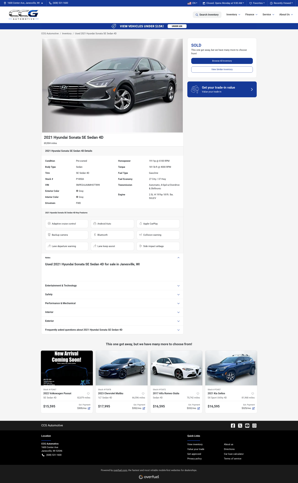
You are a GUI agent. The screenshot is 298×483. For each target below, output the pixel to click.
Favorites (258, 3)
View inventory (195, 444)
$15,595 (49, 406)
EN (194, 3)
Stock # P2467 (49, 389)
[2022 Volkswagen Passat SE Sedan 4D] (67, 367)
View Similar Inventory (222, 69)
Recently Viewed (282, 3)
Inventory (67, 33)
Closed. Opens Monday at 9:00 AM (224, 3)
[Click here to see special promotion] (149, 26)
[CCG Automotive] (23, 14)
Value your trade (195, 449)
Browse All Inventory (222, 61)
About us (228, 444)
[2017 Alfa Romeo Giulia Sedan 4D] (176, 367)
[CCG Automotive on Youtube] (246, 425)
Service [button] (267, 14)
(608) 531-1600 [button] (60, 3)
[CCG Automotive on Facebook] (231, 425)
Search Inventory (209, 14)
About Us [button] (284, 14)
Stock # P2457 (214, 389)
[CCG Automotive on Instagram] (253, 425)
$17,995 (104, 406)
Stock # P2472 (159, 389)
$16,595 (159, 406)
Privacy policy (194, 458)
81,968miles (248, 397)
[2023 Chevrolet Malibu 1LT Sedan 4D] (122, 367)
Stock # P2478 (104, 389)
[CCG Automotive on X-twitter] (238, 425)
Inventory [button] (231, 14)
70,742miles (193, 397)
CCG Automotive (50, 33)
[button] (24, 3)
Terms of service (232, 458)
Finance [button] (249, 14)
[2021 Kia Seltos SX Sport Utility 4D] (231, 367)
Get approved (194, 454)
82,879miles (83, 397)
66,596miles (138, 397)
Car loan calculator (234, 454)
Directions (229, 449)
